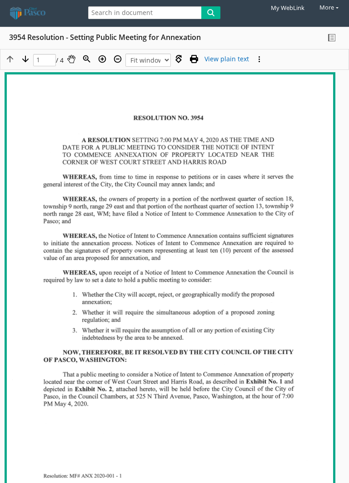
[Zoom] (87, 59)
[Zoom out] (117, 59)
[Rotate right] (178, 59)
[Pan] (71, 59)
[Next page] (25, 59)
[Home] (39, 13)
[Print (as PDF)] (194, 59)
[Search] (210, 12)
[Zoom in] (102, 59)
